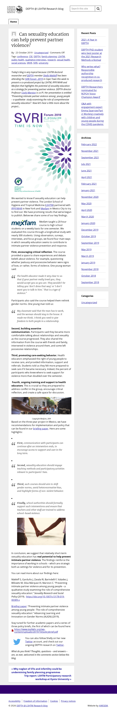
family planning (49, 56)
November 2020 (89, 197)
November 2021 (89, 151)
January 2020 (88, 223)
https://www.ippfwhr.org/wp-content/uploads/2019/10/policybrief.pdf (36, 630)
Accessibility (15, 701)
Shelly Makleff (50, 75)
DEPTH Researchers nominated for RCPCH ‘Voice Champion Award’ (92, 92)
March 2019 (87, 256)
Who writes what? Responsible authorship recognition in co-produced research (91, 73)
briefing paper (40, 428)
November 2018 (89, 269)
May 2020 (86, 203)
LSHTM (61, 56)
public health (17, 59)
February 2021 (89, 183)
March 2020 (87, 216)
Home (13, 21)
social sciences (18, 62)
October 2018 (88, 275)
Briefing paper (19, 606)
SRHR (29, 62)
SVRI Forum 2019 (34, 79)
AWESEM (103, 705)
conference (22, 56)
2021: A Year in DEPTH (89, 41)
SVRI (35, 62)
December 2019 (89, 229)
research (51, 59)
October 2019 (88, 236)
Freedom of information (35, 701)
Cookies (54, 701)
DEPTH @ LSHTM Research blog (44, 8)
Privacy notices (68, 701)
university (43, 62)
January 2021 (88, 190)
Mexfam (45, 208)
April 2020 (86, 210)
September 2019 (90, 243)
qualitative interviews (35, 59)
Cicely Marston (28, 92)
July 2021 (86, 164)
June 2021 (86, 170)
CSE (31, 56)
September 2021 (90, 157)
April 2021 (86, 177)
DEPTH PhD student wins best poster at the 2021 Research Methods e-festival (92, 55)
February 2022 (89, 144)
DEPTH (37, 56)
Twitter (29, 641)
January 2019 (88, 262)
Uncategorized (41, 52)
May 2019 (86, 249)
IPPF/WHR (16, 208)
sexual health (63, 59)
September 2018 (90, 282)
